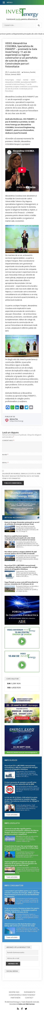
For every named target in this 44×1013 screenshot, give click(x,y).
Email (5, 463)
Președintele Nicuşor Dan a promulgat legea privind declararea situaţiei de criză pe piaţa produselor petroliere (21, 848)
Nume (5, 454)
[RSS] (18, 1009)
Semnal (13, 74)
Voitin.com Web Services (26, 1004)
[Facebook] (22, 1009)
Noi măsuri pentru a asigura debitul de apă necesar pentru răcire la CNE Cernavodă (21, 553)
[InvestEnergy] (22, 12)
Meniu (9, 2)
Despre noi (14, 992)
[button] (4, 3)
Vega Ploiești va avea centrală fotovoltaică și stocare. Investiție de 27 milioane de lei (21, 583)
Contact (29, 997)
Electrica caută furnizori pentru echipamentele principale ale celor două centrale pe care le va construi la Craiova (20, 538)
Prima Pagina (9, 80)
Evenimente (29, 992)
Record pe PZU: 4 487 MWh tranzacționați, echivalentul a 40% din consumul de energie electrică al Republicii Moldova (21, 567)
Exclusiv (7, 74)
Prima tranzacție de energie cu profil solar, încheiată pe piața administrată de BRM (21, 783)
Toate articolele (11, 815)
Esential (32, 72)
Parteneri (15, 997)
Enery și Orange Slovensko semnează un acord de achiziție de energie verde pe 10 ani (22, 523)
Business (26, 72)
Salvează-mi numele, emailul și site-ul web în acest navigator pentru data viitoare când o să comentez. (21, 475)
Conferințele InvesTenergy (22, 995)
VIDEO (19, 74)
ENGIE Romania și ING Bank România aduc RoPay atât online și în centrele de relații (20, 925)
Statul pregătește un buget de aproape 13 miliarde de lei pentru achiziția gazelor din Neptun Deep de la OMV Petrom (21, 863)
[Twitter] (26, 1009)
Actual (19, 80)
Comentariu (8, 440)
